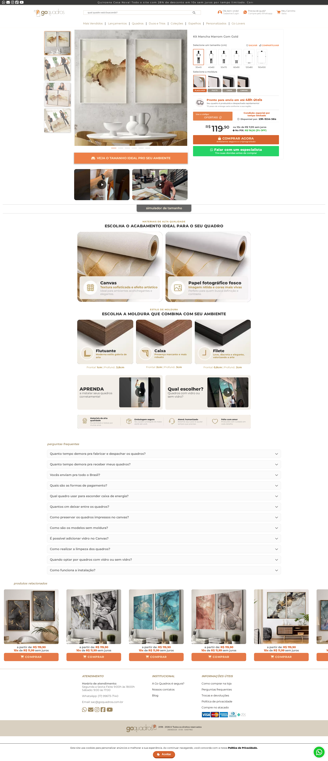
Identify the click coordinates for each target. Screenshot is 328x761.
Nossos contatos (163, 689)
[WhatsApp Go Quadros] (84, 709)
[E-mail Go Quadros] (90, 709)
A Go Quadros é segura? (168, 683)
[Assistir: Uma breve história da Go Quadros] (160, 184)
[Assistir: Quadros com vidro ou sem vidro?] (227, 392)
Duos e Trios (157, 23)
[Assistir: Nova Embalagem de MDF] (101, 184)
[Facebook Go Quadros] (103, 709)
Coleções (177, 23)
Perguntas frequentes (217, 689)
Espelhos (194, 23)
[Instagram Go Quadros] (97, 709)
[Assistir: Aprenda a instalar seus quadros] (139, 392)
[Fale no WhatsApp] (319, 752)
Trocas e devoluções (215, 695)
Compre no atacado (215, 707)
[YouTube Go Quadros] (110, 709)
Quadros (138, 23)
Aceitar (166, 754)
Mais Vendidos (93, 23)
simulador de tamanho (164, 208)
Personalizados (216, 23)
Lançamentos (117, 23)
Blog (155, 695)
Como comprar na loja (216, 683)
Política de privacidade (217, 701)
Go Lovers (238, 23)
